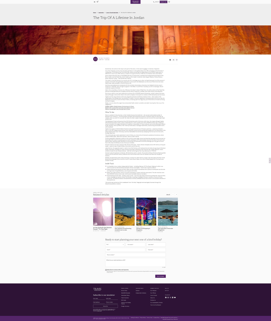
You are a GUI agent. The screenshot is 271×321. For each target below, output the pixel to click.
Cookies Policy (156, 317)
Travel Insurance (125, 297)
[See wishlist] (169, 2)
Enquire (163, 2)
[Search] (97, 1)
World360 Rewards (125, 293)
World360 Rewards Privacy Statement (170, 319)
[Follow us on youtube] (175, 298)
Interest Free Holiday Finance (126, 303)
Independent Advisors (141, 293)
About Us (152, 297)
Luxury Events (153, 295)
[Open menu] (94, 1)
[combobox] (115, 245)
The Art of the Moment (155, 305)
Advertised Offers (125, 295)
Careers (137, 290)
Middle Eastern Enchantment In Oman (124, 106)
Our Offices (153, 293)
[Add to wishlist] (177, 60)
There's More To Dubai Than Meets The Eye (123, 108)
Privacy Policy (99, 310)
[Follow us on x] (170, 298)
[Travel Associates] (135, 2)
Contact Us (153, 300)
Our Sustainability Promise (156, 302)
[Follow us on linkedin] (172, 298)
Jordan (145, 69)
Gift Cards (123, 300)
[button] (160, 276)
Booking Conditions (135, 317)
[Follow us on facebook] (166, 298)
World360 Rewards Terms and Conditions (169, 317)
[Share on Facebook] (170, 59)
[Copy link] (173, 59)
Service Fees (124, 290)
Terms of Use (110, 309)
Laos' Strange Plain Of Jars (123, 109)
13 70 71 (157, 2)
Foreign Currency (125, 306)
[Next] (176, 194)
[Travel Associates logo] (97, 291)
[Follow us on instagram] (168, 298)
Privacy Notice (143, 317)
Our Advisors (153, 290)
